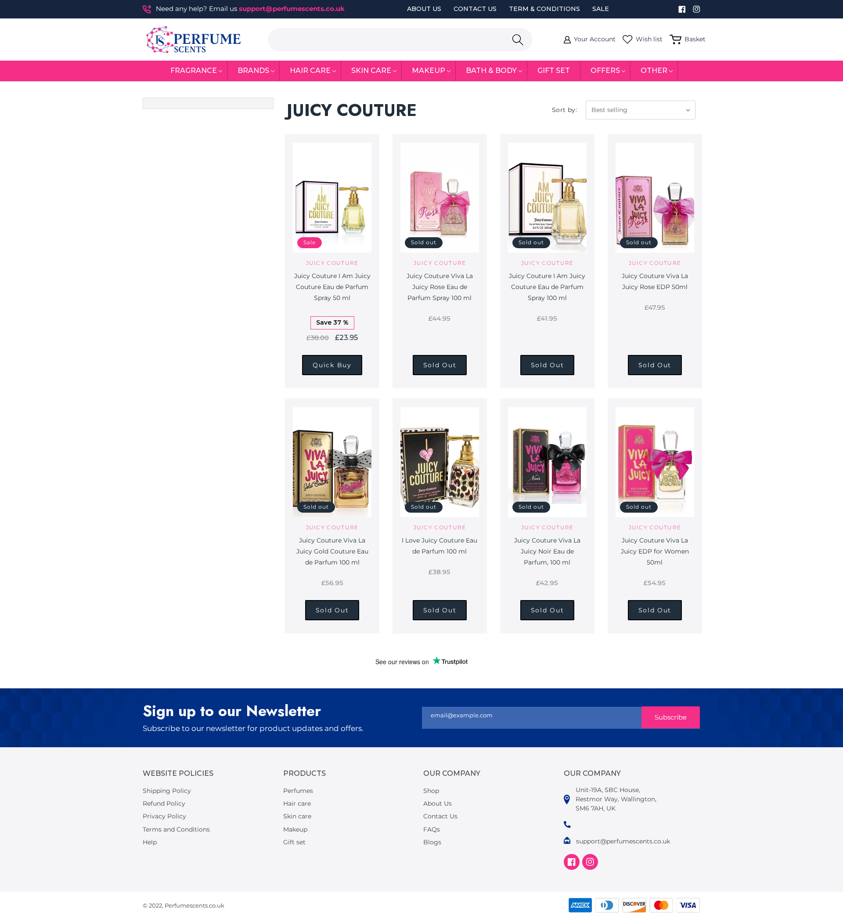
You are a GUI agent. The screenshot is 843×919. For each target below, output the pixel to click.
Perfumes (298, 791)
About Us (424, 9)
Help (150, 842)
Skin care (297, 816)
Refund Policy (164, 803)
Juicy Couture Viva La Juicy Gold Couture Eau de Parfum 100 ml (332, 551)
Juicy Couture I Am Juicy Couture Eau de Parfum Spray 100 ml (547, 287)
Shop (431, 791)
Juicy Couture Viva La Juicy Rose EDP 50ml (655, 281)
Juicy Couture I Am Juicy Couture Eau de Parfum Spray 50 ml (332, 287)
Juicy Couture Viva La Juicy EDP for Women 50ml (655, 551)
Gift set (294, 842)
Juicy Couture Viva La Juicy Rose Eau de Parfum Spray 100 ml (440, 287)
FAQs (431, 829)
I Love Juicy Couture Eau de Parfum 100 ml (439, 545)
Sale (600, 9)
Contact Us (475, 9)
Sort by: (564, 110)
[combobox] (400, 39)
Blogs (432, 842)
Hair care (297, 803)
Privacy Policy (164, 816)
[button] (193, 71)
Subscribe (671, 717)
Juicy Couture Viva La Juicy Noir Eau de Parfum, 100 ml (547, 551)
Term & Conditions (544, 9)
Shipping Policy (167, 791)
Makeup (295, 829)
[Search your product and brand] (517, 39)
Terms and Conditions (176, 829)
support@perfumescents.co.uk (292, 8)
